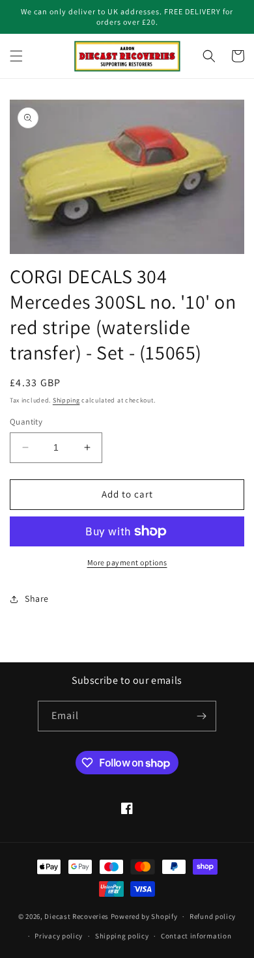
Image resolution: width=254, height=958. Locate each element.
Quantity (26, 421)
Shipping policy (122, 935)
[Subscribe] (201, 716)
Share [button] (37, 598)
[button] (16, 56)
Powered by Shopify (144, 916)
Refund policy (213, 916)
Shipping (66, 400)
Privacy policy (59, 935)
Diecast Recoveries (76, 916)
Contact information (196, 935)
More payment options (127, 562)
